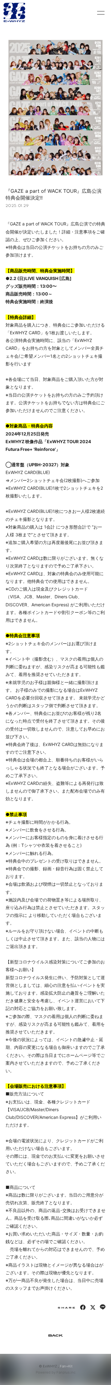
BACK (55, 1336)
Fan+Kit (66, 1366)
